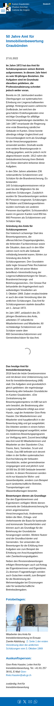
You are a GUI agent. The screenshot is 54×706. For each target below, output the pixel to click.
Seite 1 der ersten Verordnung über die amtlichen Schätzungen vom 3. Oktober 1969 (27, 645)
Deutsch (46, 4)
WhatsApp (35, 701)
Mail (30, 701)
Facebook (19, 701)
